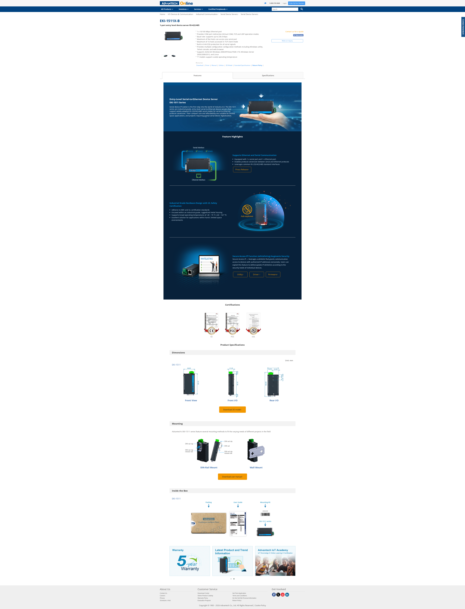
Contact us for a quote (294, 31)
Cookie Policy (260, 605)
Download (199, 65)
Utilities (221, 65)
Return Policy (257, 65)
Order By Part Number (296, 3)
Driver (207, 65)
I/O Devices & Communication (180, 14)
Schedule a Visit (165, 600)
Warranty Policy (203, 598)
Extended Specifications (242, 65)
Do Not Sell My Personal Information (244, 598)
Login (285, 3)
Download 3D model (232, 409)
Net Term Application (239, 593)
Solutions (183, 9)
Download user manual (232, 476)
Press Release (241, 169)
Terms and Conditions (239, 596)
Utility (240, 274)
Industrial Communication (207, 14)
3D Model (229, 65)
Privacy (162, 598)
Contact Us (163, 593)
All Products (166, 9)
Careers (162, 596)
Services (197, 9)
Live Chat (440, 28)
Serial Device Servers (229, 14)
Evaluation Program (204, 600)
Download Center (203, 593)
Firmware (272, 274)
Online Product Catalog (205, 596)
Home (162, 14)
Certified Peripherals (217, 9)
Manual (214, 65)
